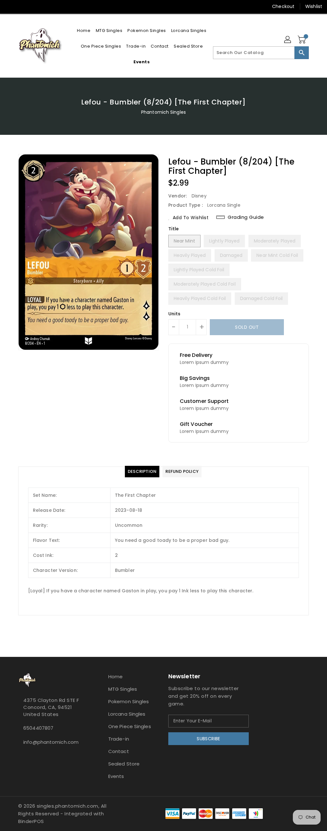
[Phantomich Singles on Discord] (21, 6)
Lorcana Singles (127, 714)
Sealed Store (124, 763)
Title (173, 229)
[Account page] (288, 40)
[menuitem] (83, 30)
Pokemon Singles (128, 701)
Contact (118, 751)
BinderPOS (31, 821)
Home (115, 676)
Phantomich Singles (163, 112)
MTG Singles (122, 689)
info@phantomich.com (51, 742)
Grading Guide (246, 217)
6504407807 (38, 728)
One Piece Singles (129, 726)
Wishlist (313, 6)
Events (116, 776)
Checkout (283, 6)
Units (174, 314)
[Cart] (302, 40)
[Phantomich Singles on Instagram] (10, 6)
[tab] (142, 471)
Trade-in (118, 738)
